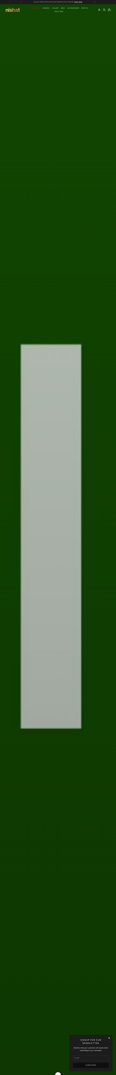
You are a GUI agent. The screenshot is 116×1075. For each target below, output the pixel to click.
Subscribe (91, 1065)
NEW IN (84, 8)
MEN (63, 8)
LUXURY (55, 8)
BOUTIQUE (59, 11)
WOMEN (46, 8)
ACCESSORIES (73, 8)
